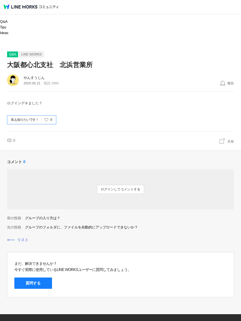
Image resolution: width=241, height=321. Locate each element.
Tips (3, 27)
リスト (22, 240)
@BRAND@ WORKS (20, 7)
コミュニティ (49, 7)
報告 (230, 83)
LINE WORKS (31, 54)
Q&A (4, 21)
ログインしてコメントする (120, 189)
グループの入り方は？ (42, 218)
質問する (33, 283)
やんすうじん (34, 78)
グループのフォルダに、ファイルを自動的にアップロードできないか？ (81, 227)
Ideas (4, 33)
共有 (230, 141)
